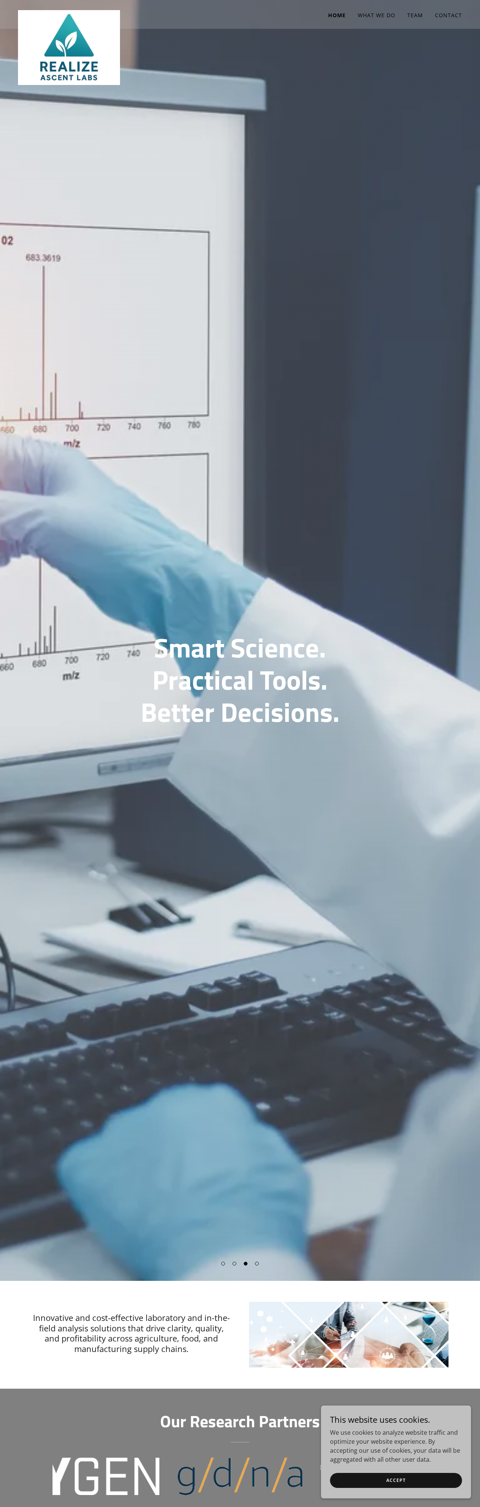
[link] (69, 13)
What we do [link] (376, 15)
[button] (223, 1264)
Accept (395, 1480)
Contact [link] (448, 15)
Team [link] (415, 15)
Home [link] (337, 15)
